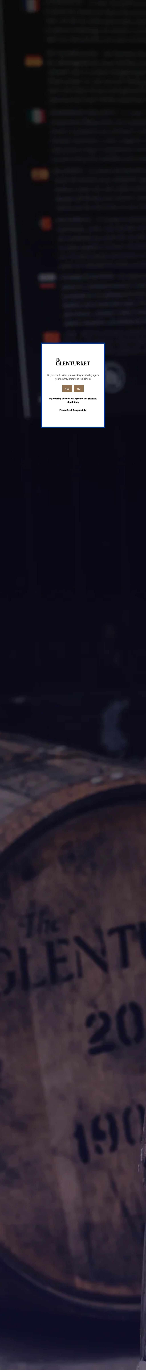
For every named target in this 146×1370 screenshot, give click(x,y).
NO (78, 388)
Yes (67, 388)
